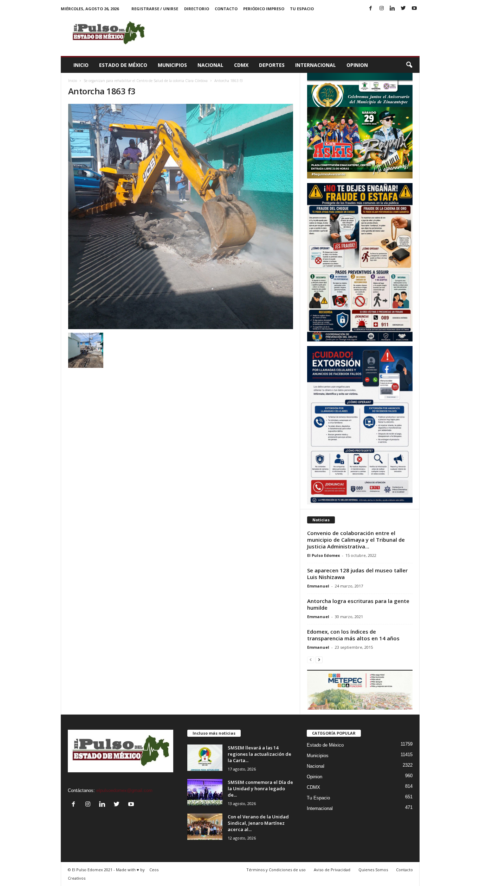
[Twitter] (403, 9)
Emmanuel (318, 586)
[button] (409, 65)
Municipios (172, 65)
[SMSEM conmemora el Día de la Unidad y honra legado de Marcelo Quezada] (204, 792)
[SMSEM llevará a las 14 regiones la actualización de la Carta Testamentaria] (204, 757)
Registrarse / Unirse (154, 8)
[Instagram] (381, 9)
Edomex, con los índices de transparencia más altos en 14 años (353, 635)
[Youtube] (414, 9)
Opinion (357, 65)
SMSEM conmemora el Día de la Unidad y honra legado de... (260, 788)
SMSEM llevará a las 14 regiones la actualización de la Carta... (259, 754)
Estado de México (123, 65)
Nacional (210, 65)
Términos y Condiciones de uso (276, 869)
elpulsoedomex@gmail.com (124, 790)
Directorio (196, 8)
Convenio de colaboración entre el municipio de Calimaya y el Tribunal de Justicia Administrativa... (356, 539)
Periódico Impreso (263, 8)
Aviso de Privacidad (332, 869)
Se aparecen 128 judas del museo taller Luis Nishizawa (357, 573)
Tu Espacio (302, 8)
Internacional (315, 65)
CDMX (241, 65)
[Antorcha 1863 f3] (180, 216)
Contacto (226, 8)
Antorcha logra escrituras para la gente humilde (358, 604)
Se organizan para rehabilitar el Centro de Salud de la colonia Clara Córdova (146, 80)
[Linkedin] (392, 9)
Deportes (272, 65)
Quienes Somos (373, 869)
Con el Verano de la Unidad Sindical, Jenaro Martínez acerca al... (258, 822)
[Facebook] (371, 9)
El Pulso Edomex (323, 555)
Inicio (81, 65)
